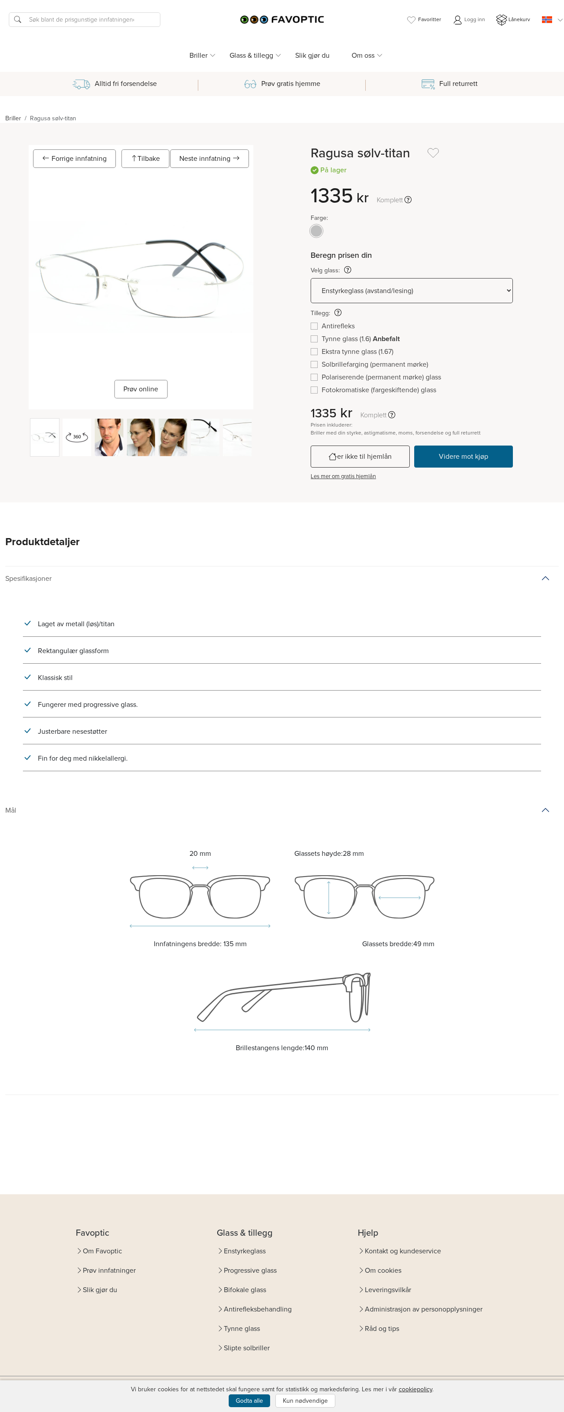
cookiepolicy (415, 1389)
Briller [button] (198, 55)
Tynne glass (242, 1328)
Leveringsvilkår (388, 1290)
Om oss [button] (363, 55)
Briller (13, 118)
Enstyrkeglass (245, 1251)
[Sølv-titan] (316, 231)
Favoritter (429, 19)
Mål (10, 810)
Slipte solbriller (247, 1348)
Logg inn (474, 19)
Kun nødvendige (305, 1400)
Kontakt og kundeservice (403, 1251)
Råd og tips (382, 1328)
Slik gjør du (312, 55)
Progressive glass (250, 1270)
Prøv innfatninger (109, 1270)
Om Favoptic (102, 1251)
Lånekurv (519, 19)
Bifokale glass (245, 1290)
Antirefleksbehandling (258, 1309)
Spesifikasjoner (28, 578)
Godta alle (249, 1400)
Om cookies (383, 1270)
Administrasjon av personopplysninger (423, 1309)
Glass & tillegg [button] (251, 55)
